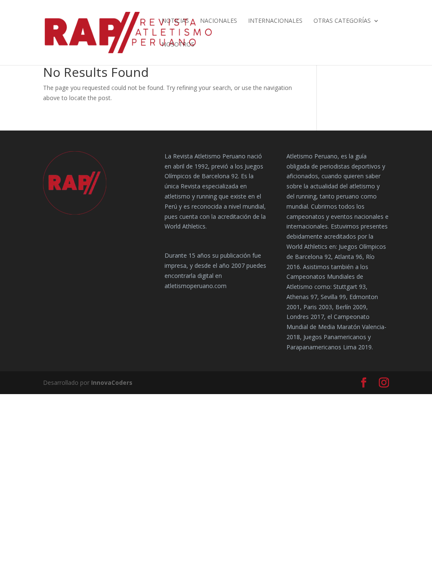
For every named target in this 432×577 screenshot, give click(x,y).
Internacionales (275, 21)
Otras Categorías (342, 21)
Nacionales (218, 21)
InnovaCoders (111, 382)
